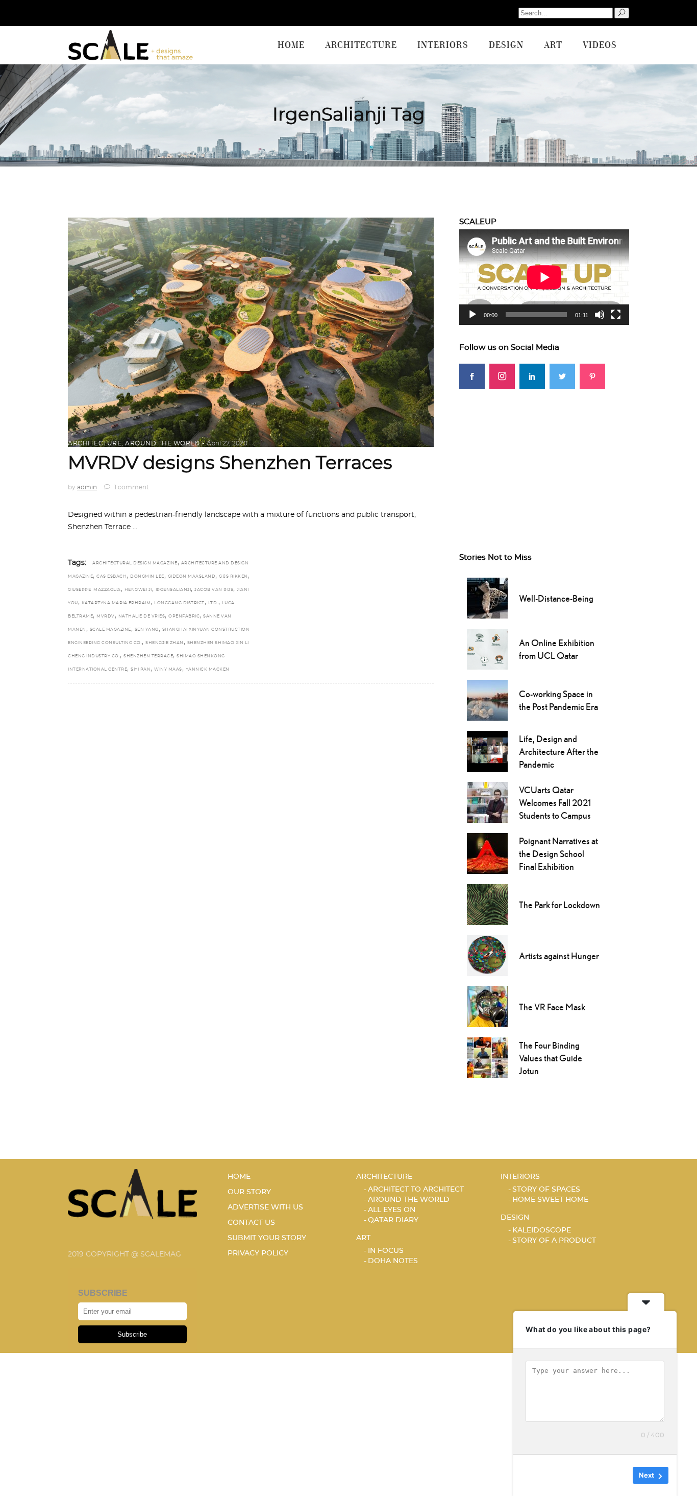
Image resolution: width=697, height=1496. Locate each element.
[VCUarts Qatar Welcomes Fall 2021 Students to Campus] (487, 801)
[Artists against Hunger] (487, 955)
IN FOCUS (386, 1250)
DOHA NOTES (393, 1261)
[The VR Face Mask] (487, 1006)
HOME (239, 1176)
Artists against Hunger (559, 956)
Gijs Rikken (233, 577)
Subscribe (132, 1334)
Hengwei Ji (138, 590)
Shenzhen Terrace (148, 656)
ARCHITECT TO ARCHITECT (416, 1189)
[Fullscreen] (616, 315)
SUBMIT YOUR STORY (267, 1238)
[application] (544, 277)
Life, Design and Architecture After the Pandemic (559, 751)
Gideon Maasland (192, 577)
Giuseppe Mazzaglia (94, 590)
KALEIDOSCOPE (541, 1230)
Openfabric (184, 616)
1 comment (131, 487)
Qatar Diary (393, 1220)
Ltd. (213, 603)
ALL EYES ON (391, 1210)
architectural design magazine (135, 563)
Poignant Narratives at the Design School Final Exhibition (558, 854)
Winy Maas (168, 670)
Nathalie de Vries (141, 616)
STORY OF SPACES (546, 1189)
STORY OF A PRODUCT (554, 1240)
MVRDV (105, 616)
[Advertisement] (544, 453)
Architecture (94, 443)
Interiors (520, 1176)
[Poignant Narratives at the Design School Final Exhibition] (487, 852)
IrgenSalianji (173, 590)
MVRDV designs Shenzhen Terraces (230, 463)
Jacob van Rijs (213, 590)
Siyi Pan (141, 670)
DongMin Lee (147, 577)
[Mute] (599, 315)
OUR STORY (249, 1192)
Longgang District (179, 603)
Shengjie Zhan (164, 643)
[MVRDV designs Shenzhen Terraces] (251, 332)
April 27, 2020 (227, 443)
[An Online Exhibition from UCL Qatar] (487, 648)
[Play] (472, 315)
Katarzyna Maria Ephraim (116, 603)
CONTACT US (251, 1222)
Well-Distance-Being (556, 598)
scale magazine (110, 630)
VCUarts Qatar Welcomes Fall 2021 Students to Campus (555, 803)
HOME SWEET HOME (550, 1199)
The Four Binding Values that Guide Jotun (550, 1058)
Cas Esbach (111, 577)
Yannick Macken (208, 670)
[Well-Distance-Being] (487, 597)
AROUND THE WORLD (162, 443)
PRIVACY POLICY (258, 1253)
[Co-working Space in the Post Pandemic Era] (487, 699)
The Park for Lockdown (559, 904)
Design (515, 1217)
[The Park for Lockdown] (487, 903)
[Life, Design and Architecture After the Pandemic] (487, 750)
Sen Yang (147, 630)
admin (87, 487)
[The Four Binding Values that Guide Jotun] (487, 1057)
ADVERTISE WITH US (265, 1207)
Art (363, 1238)
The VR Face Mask (552, 1007)
